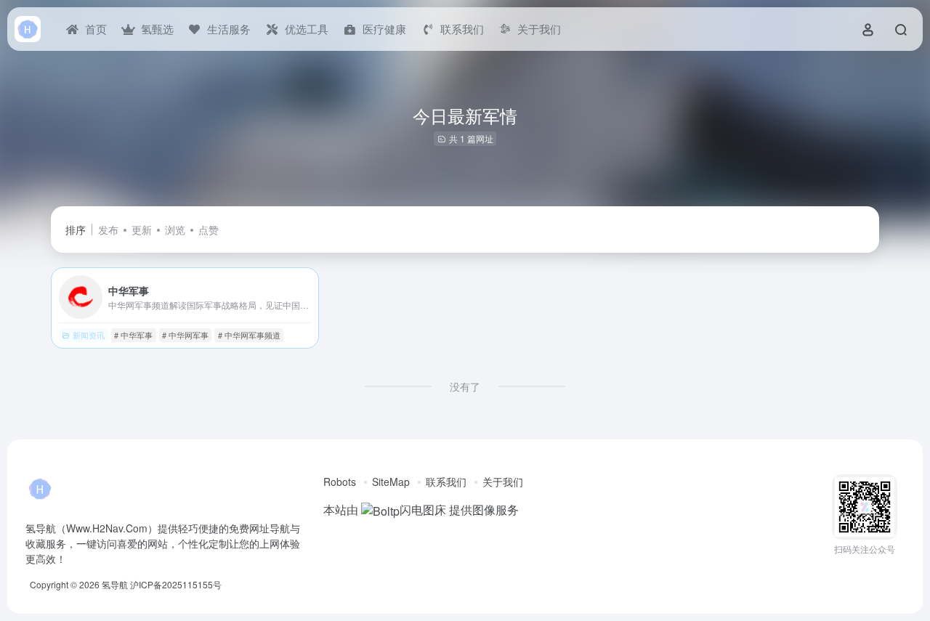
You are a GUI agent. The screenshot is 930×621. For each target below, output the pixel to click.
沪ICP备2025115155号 (176, 584)
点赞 (208, 229)
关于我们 (502, 481)
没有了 (465, 386)
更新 (142, 229)
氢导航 (115, 584)
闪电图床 (423, 509)
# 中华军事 (133, 335)
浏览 (175, 229)
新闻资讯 (89, 335)
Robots (339, 481)
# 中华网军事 (185, 335)
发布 (108, 229)
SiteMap (391, 481)
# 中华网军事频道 (249, 335)
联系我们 (446, 481)
